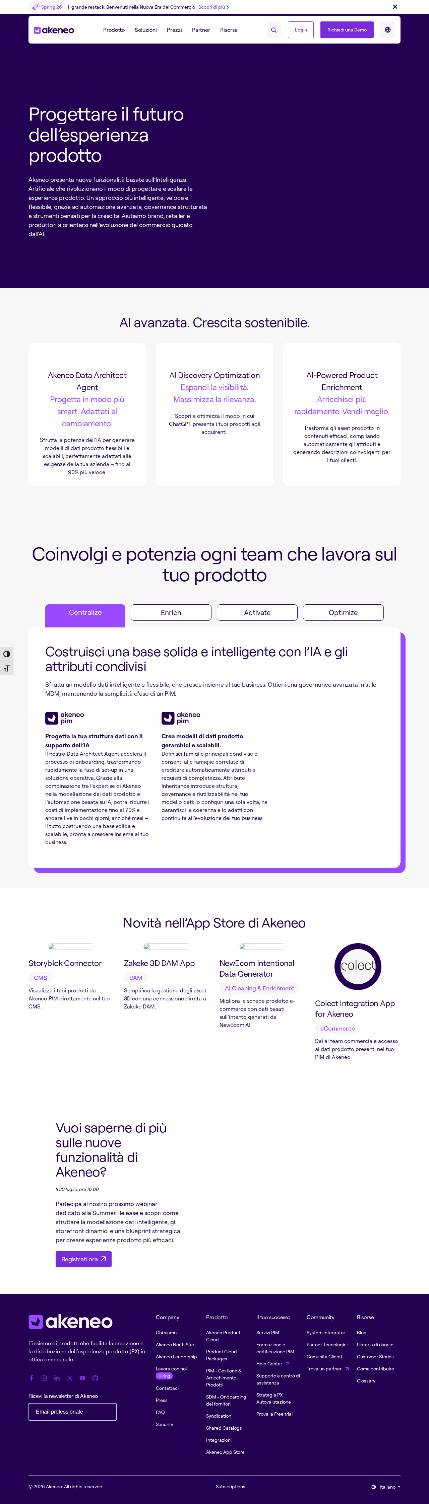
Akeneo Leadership (176, 1356)
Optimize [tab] (343, 612)
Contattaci (167, 1388)
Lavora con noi (171, 1372)
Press (162, 1400)
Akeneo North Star (175, 1344)
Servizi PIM (267, 1332)
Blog (362, 1332)
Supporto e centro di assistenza (278, 1379)
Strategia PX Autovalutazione (273, 1398)
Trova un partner (325, 1368)
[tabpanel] (214, 747)
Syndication (218, 1416)
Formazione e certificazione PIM (275, 1348)
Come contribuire (375, 1368)
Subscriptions (230, 1486)
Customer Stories (375, 1356)
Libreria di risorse (375, 1344)
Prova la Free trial (274, 1414)
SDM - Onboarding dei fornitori (226, 1400)
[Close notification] (395, 7)
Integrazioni (219, 1440)
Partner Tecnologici (327, 1344)
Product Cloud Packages (221, 1355)
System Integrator (326, 1332)
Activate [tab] (257, 612)
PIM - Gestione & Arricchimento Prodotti (223, 1377)
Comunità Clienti (324, 1356)
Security (164, 1424)
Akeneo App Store (225, 1452)
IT (387, 29)
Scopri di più (211, 7)
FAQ (160, 1412)
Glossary (366, 1380)
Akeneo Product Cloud (223, 1336)
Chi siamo (166, 1332)
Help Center (269, 1363)
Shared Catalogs (224, 1428)
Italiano (387, 1487)
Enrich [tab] (171, 612)
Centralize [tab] (85, 612)
